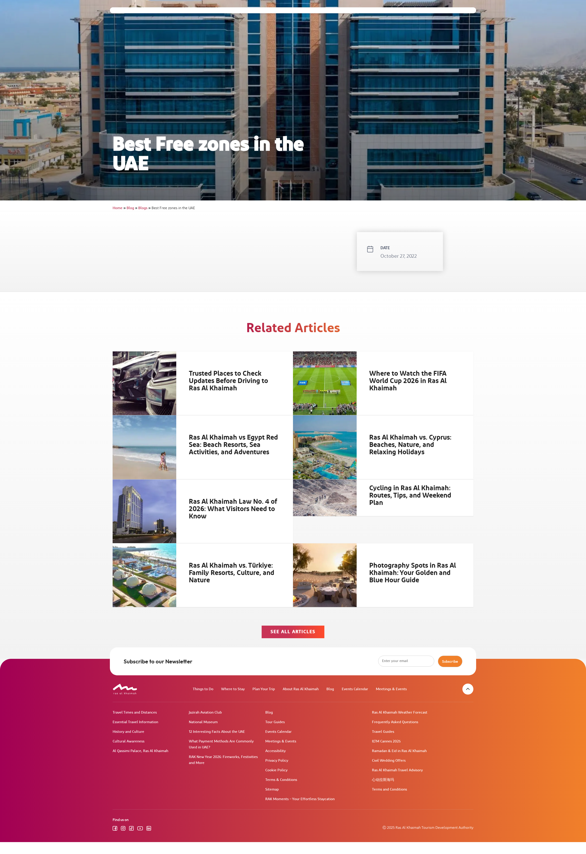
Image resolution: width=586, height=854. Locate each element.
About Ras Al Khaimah (301, 689)
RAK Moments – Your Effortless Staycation (300, 799)
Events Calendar (355, 689)
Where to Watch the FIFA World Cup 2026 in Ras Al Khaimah (408, 381)
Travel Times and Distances (135, 712)
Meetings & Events (391, 689)
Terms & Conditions (281, 779)
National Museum (203, 722)
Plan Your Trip (263, 689)
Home (119, 208)
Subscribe (450, 661)
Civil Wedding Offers (389, 760)
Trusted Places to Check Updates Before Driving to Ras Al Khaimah (228, 381)
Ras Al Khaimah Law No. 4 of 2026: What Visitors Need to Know (233, 509)
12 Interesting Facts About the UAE (217, 731)
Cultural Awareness (128, 741)
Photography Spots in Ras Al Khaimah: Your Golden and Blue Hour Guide (412, 573)
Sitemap (272, 789)
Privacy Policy (276, 760)
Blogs (144, 208)
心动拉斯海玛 (383, 779)
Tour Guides (275, 722)
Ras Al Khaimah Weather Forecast (399, 712)
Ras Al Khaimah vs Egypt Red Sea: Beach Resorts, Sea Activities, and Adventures (233, 445)
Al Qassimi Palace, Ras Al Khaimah (140, 751)
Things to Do (203, 689)
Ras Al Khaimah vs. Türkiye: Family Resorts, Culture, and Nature (231, 573)
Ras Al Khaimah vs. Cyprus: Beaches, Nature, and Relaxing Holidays (410, 445)
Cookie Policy (276, 770)
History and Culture (128, 731)
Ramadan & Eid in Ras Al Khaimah (399, 751)
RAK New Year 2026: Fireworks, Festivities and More (223, 759)
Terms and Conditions (389, 789)
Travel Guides (383, 731)
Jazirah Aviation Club (205, 712)
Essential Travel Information (135, 722)
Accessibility (275, 751)
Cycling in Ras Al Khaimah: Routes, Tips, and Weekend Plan (410, 495)
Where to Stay (233, 689)
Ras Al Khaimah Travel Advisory (397, 770)
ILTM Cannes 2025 (386, 741)
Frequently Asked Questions (395, 722)
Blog (132, 208)
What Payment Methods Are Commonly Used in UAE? (221, 744)
